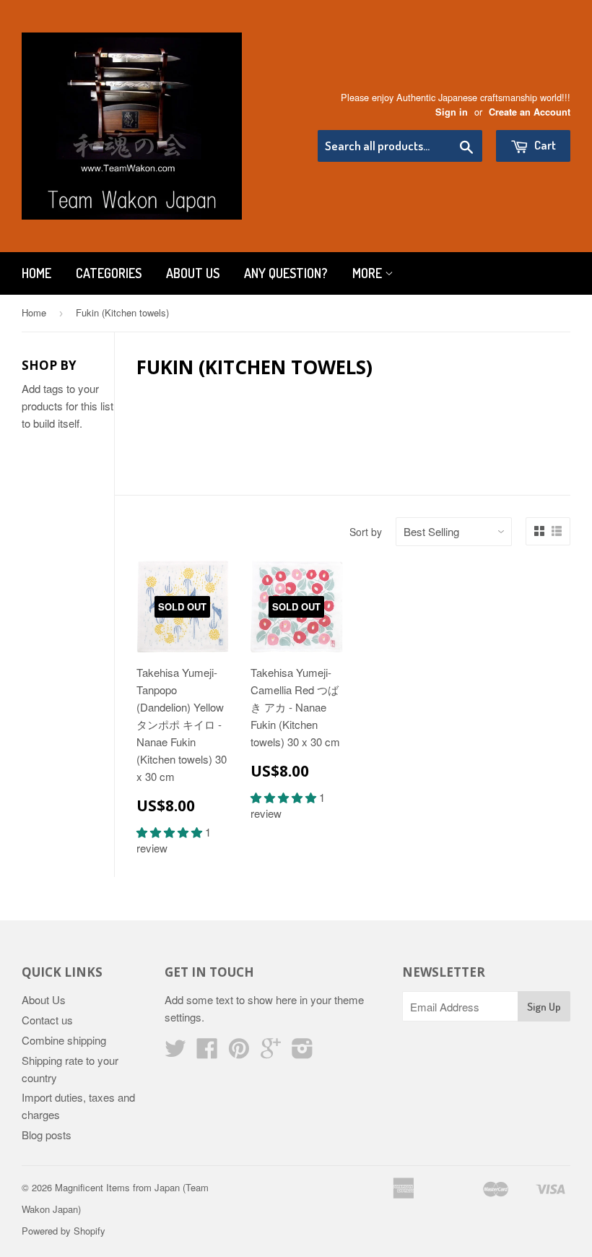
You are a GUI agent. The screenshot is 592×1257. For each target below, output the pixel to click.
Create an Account (529, 111)
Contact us (47, 1019)
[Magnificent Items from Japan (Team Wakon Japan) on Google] (271, 1052)
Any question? (286, 273)
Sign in (451, 111)
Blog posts (46, 1134)
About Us (192, 273)
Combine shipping (64, 1040)
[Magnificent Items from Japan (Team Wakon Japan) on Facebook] (207, 1052)
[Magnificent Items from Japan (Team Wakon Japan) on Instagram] (302, 1052)
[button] (170, 831)
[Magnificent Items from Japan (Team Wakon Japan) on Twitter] (175, 1052)
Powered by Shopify (63, 1230)
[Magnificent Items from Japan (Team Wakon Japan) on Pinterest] (239, 1052)
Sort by (365, 531)
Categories (109, 273)
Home (36, 273)
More (368, 273)
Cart (544, 144)
